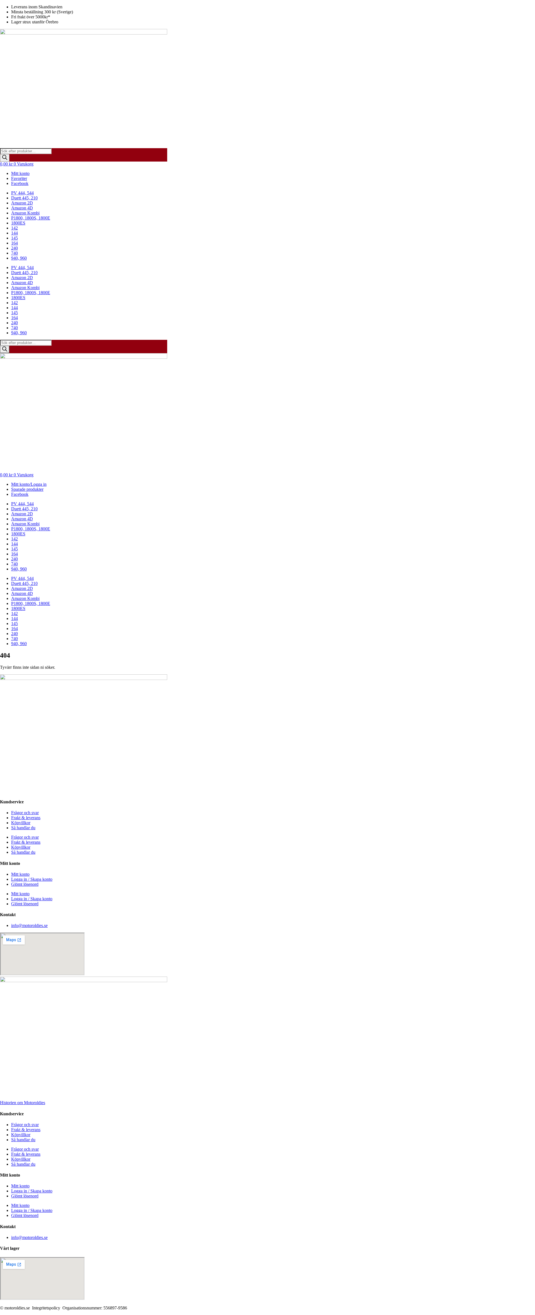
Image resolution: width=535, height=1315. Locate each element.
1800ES (18, 223)
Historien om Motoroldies (22, 1102)
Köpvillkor (20, 822)
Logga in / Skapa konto (31, 879)
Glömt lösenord (24, 884)
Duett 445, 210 (24, 198)
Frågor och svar (25, 812)
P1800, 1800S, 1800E (30, 218)
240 (14, 248)
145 (14, 238)
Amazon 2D (22, 203)
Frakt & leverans (25, 817)
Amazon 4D (22, 208)
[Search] (4, 158)
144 (14, 233)
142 (14, 228)
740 (14, 253)
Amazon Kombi (25, 213)
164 (14, 243)
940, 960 (19, 258)
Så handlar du (23, 827)
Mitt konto (20, 874)
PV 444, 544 (22, 193)
